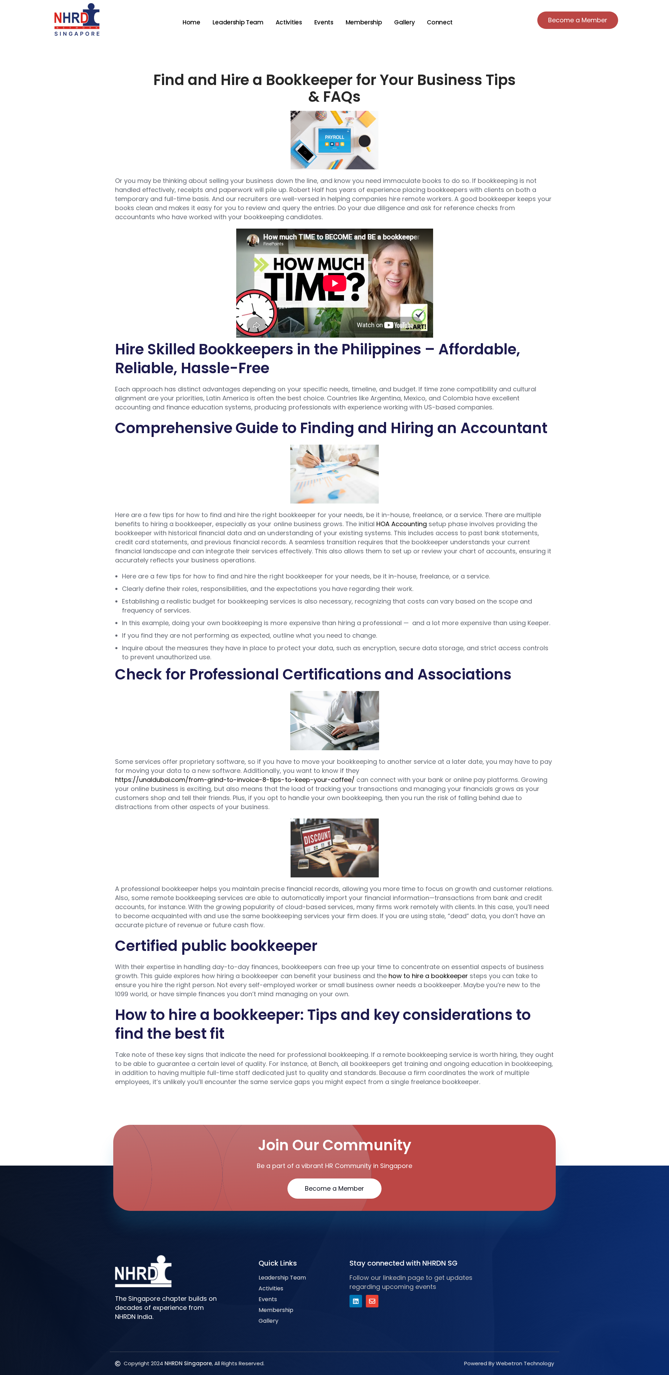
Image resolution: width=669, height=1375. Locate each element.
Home (191, 22)
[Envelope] (372, 1301)
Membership (364, 22)
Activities (289, 22)
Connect (440, 22)
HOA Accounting (401, 524)
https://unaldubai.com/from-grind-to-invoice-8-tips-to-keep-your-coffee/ (235, 779)
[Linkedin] (355, 1301)
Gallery (404, 22)
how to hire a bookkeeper (428, 975)
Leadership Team (238, 22)
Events (323, 22)
